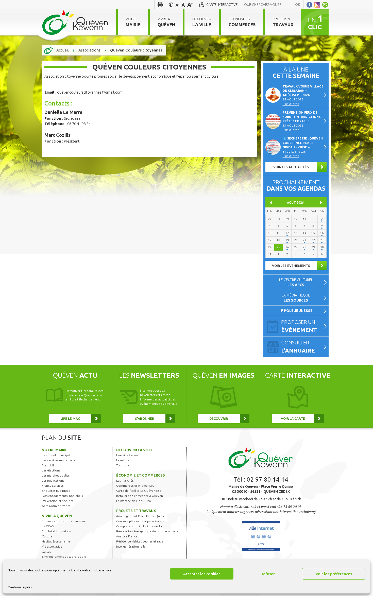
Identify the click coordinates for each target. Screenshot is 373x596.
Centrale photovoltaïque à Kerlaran (141, 521)
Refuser (268, 574)
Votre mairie (54, 450)
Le (296, 311)
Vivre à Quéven (57, 516)
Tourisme (122, 465)
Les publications (53, 480)
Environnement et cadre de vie (64, 556)
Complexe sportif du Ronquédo (139, 526)
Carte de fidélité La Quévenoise (138, 490)
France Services (52, 485)
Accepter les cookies (201, 574)
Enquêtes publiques (56, 490)
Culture (47, 536)
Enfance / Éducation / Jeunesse (64, 521)
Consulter (298, 347)
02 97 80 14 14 (267, 479)
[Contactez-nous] (325, 4)
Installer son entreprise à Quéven (139, 495)
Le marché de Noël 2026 (133, 500)
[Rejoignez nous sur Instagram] (317, 4)
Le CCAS (48, 526)
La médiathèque (296, 297)
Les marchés (124, 480)
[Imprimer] (160, 4)
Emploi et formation (56, 531)
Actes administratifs (56, 505)
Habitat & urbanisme (56, 541)
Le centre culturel (296, 282)
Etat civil (48, 465)
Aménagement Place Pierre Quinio (140, 516)
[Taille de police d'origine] (183, 4)
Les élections (51, 470)
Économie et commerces (140, 475)
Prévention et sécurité (58, 500)
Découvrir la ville (134, 450)
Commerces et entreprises (135, 485)
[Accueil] (75, 22)
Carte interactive (222, 5)
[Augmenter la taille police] (190, 4)
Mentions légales (20, 587)
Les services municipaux (58, 460)
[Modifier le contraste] (171, 4)
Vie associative (52, 546)
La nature (122, 460)
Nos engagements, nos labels (62, 495)
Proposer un (299, 326)
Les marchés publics (56, 475)
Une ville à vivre (127, 455)
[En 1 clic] (315, 22)
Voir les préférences (334, 574)
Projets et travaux (136, 511)
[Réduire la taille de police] (177, 4)
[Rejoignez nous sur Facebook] (309, 4)
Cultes (46, 551)
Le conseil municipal (56, 455)
